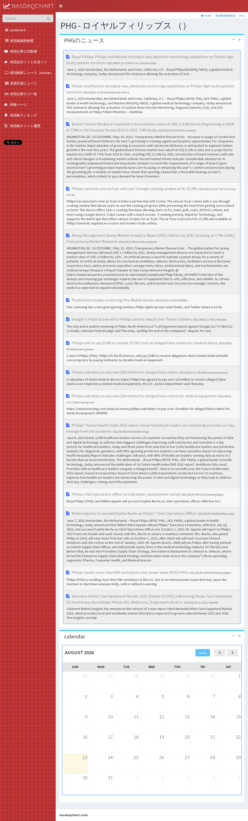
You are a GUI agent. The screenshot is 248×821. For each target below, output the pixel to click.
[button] (61, 6)
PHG (241, 15)
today (202, 653)
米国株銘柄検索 (225, 15)
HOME (207, 15)
